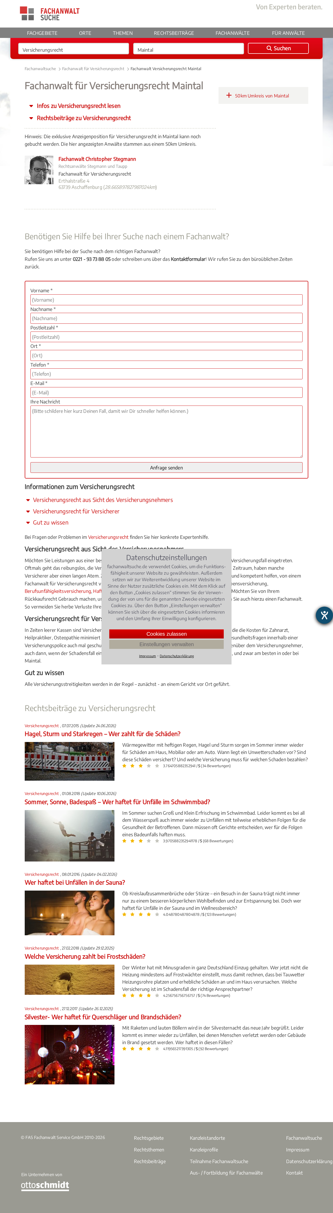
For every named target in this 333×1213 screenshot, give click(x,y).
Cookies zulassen (166, 634)
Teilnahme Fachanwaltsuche (219, 1161)
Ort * (35, 346)
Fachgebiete (42, 33)
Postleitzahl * (44, 327)
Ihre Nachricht (45, 402)
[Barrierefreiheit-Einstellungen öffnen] (324, 615)
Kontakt (294, 1173)
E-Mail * (39, 383)
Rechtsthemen (149, 1149)
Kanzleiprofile (204, 1149)
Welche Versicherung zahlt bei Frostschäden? (85, 956)
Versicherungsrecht (108, 537)
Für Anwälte (288, 33)
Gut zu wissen (50, 522)
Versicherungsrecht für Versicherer (75, 511)
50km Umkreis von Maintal (261, 95)
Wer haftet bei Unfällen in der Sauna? (75, 882)
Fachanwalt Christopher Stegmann (97, 159)
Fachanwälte (233, 33)
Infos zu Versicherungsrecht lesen (78, 105)
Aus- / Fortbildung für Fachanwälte (226, 1173)
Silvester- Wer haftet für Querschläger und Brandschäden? (103, 1016)
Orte (85, 33)
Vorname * (41, 290)
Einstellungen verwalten (166, 644)
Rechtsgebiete (149, 1138)
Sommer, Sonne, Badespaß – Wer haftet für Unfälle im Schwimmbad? (117, 801)
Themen (123, 33)
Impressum (297, 1149)
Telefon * (39, 365)
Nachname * (43, 309)
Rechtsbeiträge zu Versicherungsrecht (83, 117)
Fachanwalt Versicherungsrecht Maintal (166, 68)
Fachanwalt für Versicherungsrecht (93, 68)
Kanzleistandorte (207, 1138)
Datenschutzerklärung (177, 656)
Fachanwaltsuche (40, 68)
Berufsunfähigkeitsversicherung (58, 591)
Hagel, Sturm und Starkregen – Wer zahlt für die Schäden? (102, 733)
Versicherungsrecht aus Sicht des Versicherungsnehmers (102, 499)
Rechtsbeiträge (174, 33)
